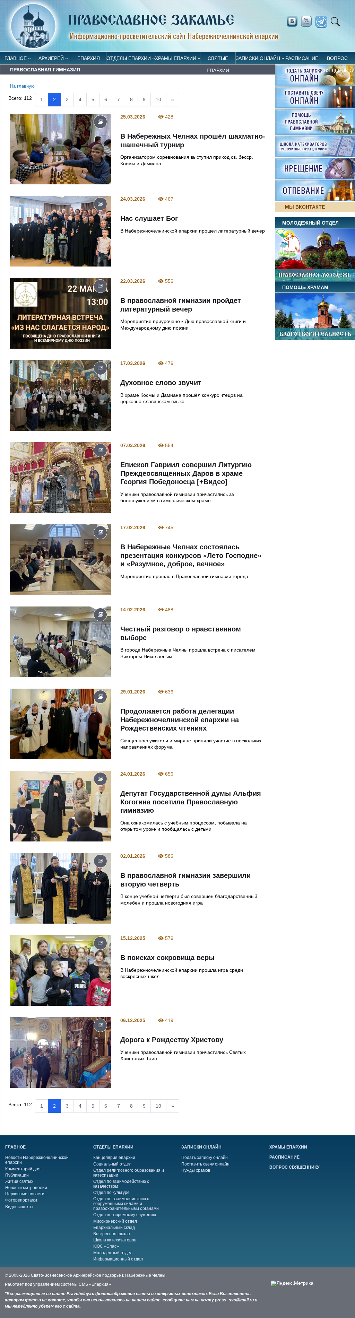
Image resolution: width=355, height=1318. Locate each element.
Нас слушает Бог (149, 218)
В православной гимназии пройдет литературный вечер (180, 305)
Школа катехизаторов (114, 1240)
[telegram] (323, 22)
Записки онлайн (258, 58)
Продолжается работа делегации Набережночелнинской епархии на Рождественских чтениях (179, 719)
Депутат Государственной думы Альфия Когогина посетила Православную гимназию (190, 801)
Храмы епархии (175, 58)
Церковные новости (24, 1194)
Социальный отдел (112, 1164)
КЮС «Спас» (106, 1246)
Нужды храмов (195, 1170)
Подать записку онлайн (204, 1157)
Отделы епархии (128, 58)
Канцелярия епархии (114, 1157)
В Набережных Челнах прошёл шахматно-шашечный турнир (192, 141)
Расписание (301, 58)
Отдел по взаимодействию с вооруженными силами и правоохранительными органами (126, 1203)
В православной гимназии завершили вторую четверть (185, 880)
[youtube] (308, 21)
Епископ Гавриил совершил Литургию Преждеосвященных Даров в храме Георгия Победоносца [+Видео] (186, 473)
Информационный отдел (118, 1259)
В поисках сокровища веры (167, 957)
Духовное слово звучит (160, 382)
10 (158, 99)
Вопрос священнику (337, 59)
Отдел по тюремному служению (124, 1214)
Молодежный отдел (112, 1252)
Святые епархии (218, 59)
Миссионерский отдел (115, 1221)
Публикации (17, 1175)
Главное (16, 58)
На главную (22, 86)
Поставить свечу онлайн (205, 1164)
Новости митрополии (26, 1187)
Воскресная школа (111, 1233)
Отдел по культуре (111, 1192)
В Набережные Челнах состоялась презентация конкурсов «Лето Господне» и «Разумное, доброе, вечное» (190, 555)
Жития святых (19, 1181)
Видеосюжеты (19, 1206)
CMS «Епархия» (95, 1284)
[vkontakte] (292, 21)
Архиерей (51, 58)
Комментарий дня (23, 1169)
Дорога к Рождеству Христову (171, 1040)
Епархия (88, 58)
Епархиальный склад (114, 1227)
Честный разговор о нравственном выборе (180, 633)
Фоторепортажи (21, 1200)
